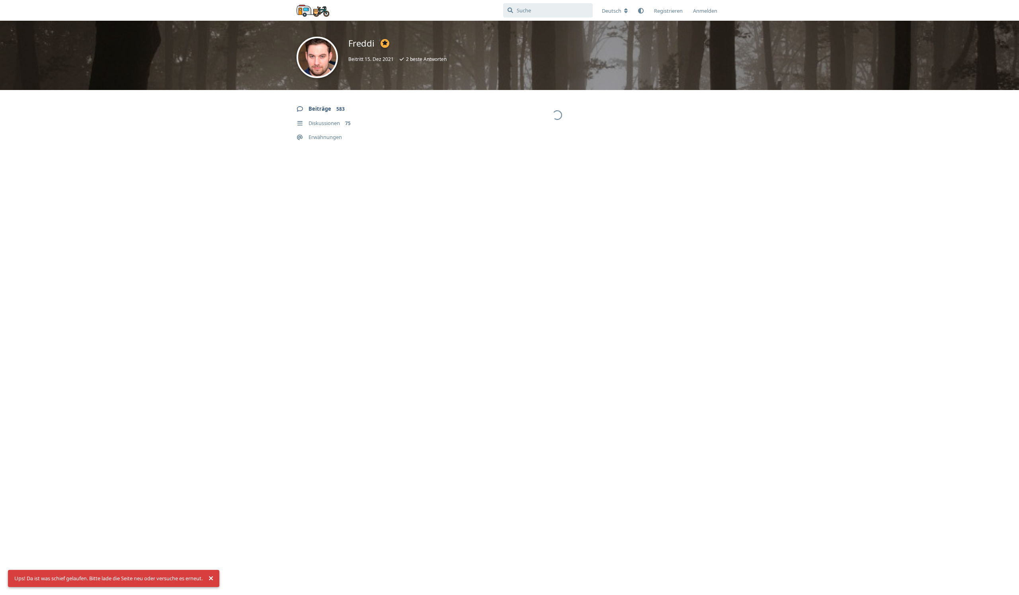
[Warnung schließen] (211, 579)
